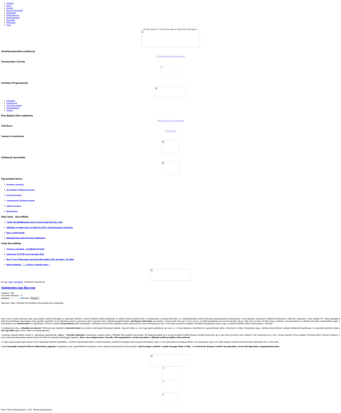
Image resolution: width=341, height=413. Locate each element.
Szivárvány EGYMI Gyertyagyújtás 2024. (25, 254)
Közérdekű (11, 13)
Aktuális (9, 3)
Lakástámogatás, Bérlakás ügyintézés (20, 200)
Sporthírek (10, 101)
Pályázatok (11, 22)
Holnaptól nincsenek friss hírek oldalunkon (25, 238)
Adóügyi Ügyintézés (13, 206)
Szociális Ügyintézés (14, 195)
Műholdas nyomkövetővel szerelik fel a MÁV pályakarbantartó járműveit (39, 227)
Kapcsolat (10, 20)
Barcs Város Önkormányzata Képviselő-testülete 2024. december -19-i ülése (40, 259)
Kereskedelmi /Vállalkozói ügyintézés (20, 190)
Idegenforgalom (13, 18)
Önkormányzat (12, 15)
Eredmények (11, 103)
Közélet (9, 8)
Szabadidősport (12, 108)
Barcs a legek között (15, 233)
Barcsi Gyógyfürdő (14, 10)
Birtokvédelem (12, 211)
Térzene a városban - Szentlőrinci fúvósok (25, 249)
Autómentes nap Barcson (18, 287)
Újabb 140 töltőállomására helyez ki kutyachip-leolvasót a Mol (34, 222)
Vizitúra (9, 110)
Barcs (8, 6)
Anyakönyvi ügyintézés (15, 184)
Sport (8, 25)
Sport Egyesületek (14, 105)
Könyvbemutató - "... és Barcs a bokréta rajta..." (28, 264)
